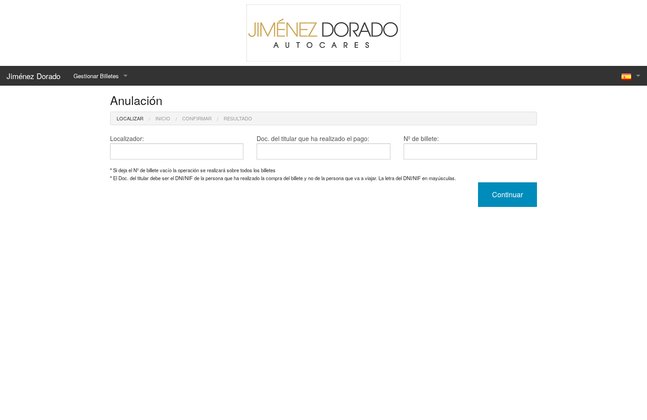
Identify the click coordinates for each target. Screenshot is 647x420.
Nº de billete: (421, 138)
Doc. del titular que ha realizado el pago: (313, 138)
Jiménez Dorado (33, 75)
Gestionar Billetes (96, 76)
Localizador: (127, 138)
